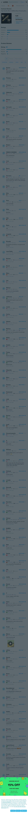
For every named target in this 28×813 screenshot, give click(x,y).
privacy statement (7, 802)
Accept (12, 810)
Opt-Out (18, 810)
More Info (24, 810)
